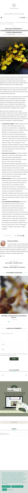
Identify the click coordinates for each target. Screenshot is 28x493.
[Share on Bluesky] (21, 235)
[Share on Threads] (20, 235)
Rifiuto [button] (4, 489)
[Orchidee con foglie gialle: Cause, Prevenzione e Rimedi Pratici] (14, 295)
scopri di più (14, 422)
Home (1, 22)
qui (21, 142)
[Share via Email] (23, 235)
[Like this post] (15, 235)
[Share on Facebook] (17, 235)
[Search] (26, 17)
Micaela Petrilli (11, 34)
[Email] (24, 17)
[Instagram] (20, 17)
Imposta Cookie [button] (6, 486)
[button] (1, 299)
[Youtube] (22, 17)
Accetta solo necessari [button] (17, 486)
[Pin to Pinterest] (18, 235)
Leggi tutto (10, 489)
